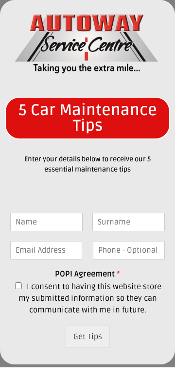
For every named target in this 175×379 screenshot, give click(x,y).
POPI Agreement (87, 274)
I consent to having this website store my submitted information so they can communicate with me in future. (90, 298)
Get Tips (87, 337)
